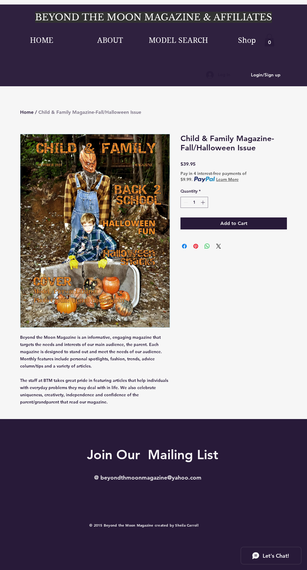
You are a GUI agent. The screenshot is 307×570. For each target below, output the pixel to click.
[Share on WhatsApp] (207, 246)
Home (27, 112)
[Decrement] (185, 202)
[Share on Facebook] (184, 246)
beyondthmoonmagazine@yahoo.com (150, 477)
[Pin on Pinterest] (195, 246)
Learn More (227, 179)
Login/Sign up (265, 75)
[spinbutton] (194, 202)
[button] (269, 40)
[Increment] (203, 202)
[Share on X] (218, 246)
